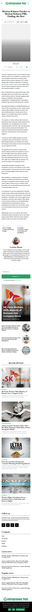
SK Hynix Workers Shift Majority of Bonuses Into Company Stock (13, 311)
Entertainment (6, 423)
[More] (26, 67)
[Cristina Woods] (16, 241)
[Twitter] (17, 525)
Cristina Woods (10, 22)
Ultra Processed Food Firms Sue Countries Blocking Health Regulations (11, 339)
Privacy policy (20, 609)
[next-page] (27, 287)
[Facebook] (3, 525)
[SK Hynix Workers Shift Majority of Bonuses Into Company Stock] (16, 302)
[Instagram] (8, 525)
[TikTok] (12, 525)
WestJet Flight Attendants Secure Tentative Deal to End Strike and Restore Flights (10, 350)
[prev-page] (24, 287)
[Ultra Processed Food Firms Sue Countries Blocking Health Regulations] (26, 339)
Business (4, 389)
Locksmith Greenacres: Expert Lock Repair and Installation (22, 230)
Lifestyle (4, 459)
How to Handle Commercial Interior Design (8, 229)
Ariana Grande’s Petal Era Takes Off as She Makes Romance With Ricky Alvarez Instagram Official (11, 328)
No (13, 609)
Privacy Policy (18, 280)
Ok (9, 609)
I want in (15, 276)
